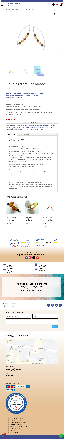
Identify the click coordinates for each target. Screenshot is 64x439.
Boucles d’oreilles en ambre (19, 127)
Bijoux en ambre (19, 9)
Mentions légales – (39, 437)
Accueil (8, 9)
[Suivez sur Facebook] (26, 257)
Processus (29, 437)
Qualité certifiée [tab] (24, 134)
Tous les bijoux (46, 127)
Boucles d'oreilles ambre (36, 129)
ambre (20, 129)
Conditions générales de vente (53, 437)
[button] (54, 14)
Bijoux (12, 9)
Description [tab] (11, 134)
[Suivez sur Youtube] (37, 257)
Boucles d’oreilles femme (34, 127)
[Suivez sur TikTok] (33, 257)
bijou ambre (26, 129)
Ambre (26, 125)
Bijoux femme (46, 125)
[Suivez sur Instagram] (30, 257)
